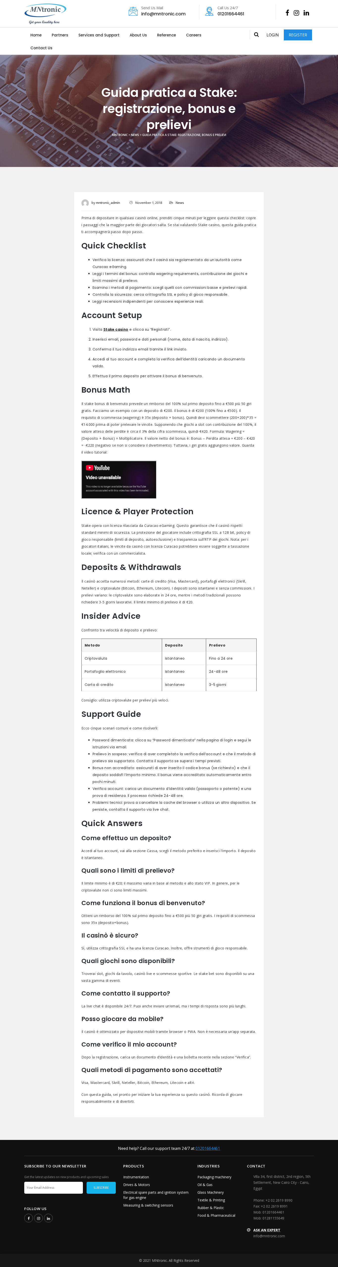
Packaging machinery (214, 1177)
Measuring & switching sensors (148, 1205)
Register (298, 35)
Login (272, 35)
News (180, 202)
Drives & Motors (136, 1184)
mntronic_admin (108, 202)
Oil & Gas (205, 1184)
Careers (193, 35)
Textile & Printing (211, 1200)
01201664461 (230, 11)
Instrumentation (136, 1177)
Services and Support (99, 35)
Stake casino (115, 329)
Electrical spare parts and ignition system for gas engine (156, 1195)
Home (36, 35)
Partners (60, 35)
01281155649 (273, 1218)
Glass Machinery (210, 1192)
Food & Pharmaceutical (216, 1215)
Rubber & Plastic (210, 1207)
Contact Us (41, 48)
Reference (166, 35)
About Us (138, 35)
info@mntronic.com (163, 11)
